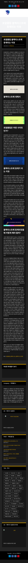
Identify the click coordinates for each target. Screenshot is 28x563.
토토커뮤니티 (20, 506)
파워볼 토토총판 (8, 516)
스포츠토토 (15, 493)
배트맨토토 (7, 488)
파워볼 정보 (7, 514)
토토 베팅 (21, 503)
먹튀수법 (13, 480)
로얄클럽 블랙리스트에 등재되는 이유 (11, 441)
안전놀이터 (16, 496)
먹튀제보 (19, 480)
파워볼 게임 (13, 508)
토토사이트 (7, 506)
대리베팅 (12, 475)
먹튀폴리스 (7, 483)
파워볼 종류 (14, 514)
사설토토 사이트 (8, 491)
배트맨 (20, 486)
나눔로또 (6, 475)
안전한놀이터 (7, 501)
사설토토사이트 (8, 493)
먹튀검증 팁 (11, 45)
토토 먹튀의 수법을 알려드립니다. (10, 458)
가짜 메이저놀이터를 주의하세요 (10, 449)
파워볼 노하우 (7, 511)
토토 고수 (7, 503)
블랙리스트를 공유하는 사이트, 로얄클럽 (11, 453)
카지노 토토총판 (16, 501)
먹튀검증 (21, 478)
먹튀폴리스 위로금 (15, 483)
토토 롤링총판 (14, 503)
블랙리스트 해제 (19, 356)
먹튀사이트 (7, 480)
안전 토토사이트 (17, 498)
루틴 (12, 478)
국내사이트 (13, 473)
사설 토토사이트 (17, 491)
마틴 (16, 478)
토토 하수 (7, 508)
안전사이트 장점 (8, 498)
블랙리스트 (12, 356)
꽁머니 (19, 473)
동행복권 (18, 475)
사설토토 (20, 488)
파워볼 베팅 (15, 511)
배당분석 (14, 486)
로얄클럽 (8, 356)
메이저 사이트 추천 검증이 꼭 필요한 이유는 (12, 445)
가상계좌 (6, 473)
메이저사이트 (7, 486)
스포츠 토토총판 (8, 496)
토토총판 (13, 506)
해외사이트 (16, 516)
